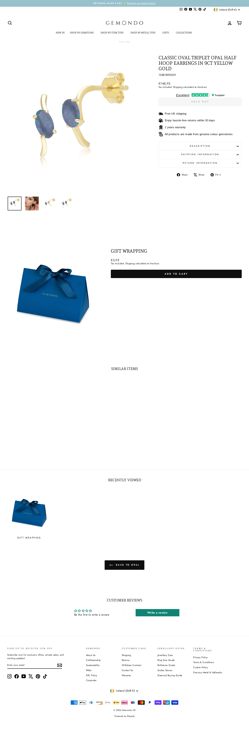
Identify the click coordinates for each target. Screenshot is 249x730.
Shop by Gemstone (82, 32)
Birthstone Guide (166, 665)
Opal (128, 41)
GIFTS (166, 32)
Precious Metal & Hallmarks (207, 672)
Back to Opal (127, 565)
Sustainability (93, 665)
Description (200, 146)
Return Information (200, 163)
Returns (126, 660)
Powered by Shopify (124, 716)
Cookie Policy (200, 667)
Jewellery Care (165, 655)
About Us (91, 655)
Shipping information (200, 154)
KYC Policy (91, 675)
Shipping (177, 87)
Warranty (126, 675)
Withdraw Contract (131, 665)
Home (121, 41)
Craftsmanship (93, 660)
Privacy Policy (200, 657)
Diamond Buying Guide (169, 675)
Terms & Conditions (203, 662)
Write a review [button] (157, 613)
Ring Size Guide (166, 660)
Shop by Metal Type (143, 32)
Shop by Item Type (112, 32)
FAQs (89, 670)
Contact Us (127, 670)
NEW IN (60, 32)
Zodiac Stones (164, 670)
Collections (184, 32)
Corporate (91, 680)
